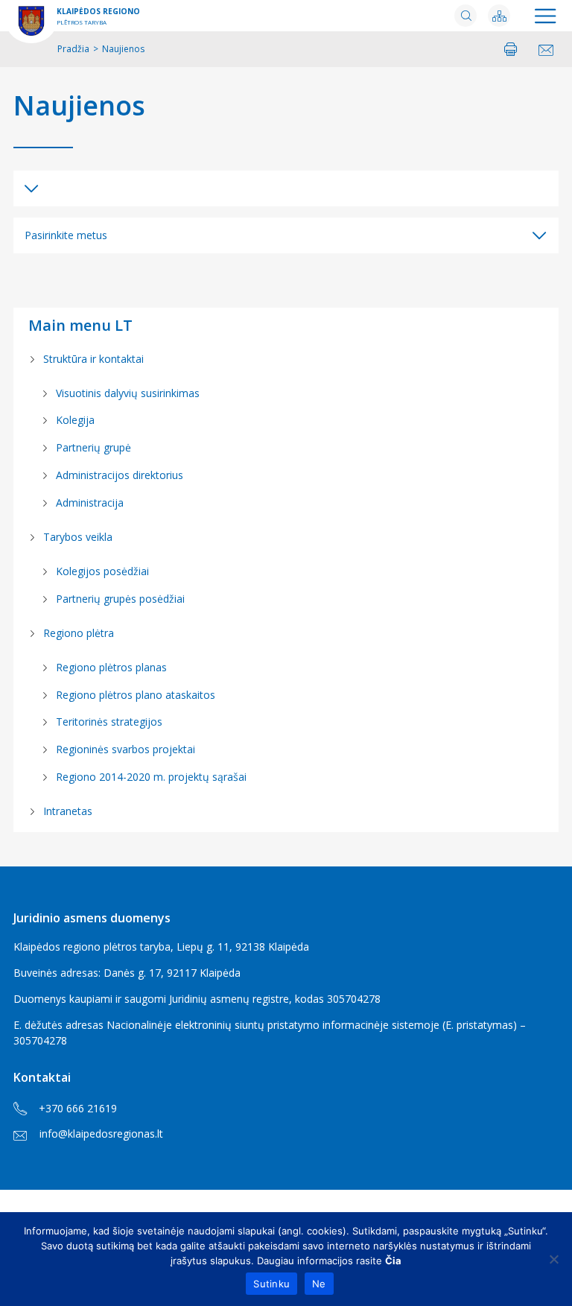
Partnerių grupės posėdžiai (120, 599)
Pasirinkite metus (66, 235)
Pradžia (73, 48)
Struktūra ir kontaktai (93, 359)
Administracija (90, 502)
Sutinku (271, 1284)
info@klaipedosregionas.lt (101, 1133)
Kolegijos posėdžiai (102, 571)
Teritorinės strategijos (109, 721)
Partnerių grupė (93, 447)
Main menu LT (80, 325)
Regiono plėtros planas (111, 667)
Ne (319, 1284)
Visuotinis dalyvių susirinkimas (128, 393)
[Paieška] (465, 15)
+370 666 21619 (78, 1108)
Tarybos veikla (77, 537)
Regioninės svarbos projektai (125, 749)
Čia (393, 1261)
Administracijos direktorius (119, 475)
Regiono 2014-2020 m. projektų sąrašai (151, 777)
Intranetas (67, 811)
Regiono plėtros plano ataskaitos (135, 695)
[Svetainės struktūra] (499, 15)
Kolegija (75, 420)
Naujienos (79, 106)
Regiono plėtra (78, 633)
